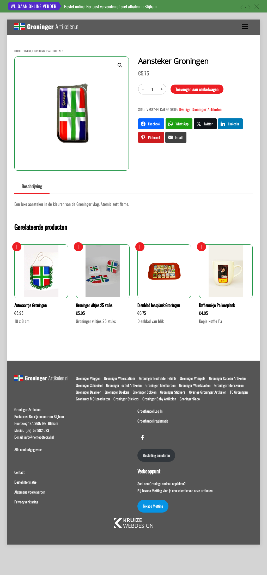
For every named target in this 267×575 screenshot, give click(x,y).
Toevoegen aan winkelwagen (197, 89)
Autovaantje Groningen (30, 305)
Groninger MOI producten (93, 398)
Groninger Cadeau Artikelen (227, 378)
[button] (120, 65)
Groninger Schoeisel (89, 385)
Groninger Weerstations (119, 378)
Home (17, 51)
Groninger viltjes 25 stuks (94, 305)
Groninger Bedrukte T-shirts (157, 378)
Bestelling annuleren (156, 455)
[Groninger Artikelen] (46, 27)
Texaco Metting (153, 506)
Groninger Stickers (172, 392)
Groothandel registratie (152, 421)
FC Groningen (239, 392)
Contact (19, 472)
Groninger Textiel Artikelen (124, 385)
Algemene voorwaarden (29, 492)
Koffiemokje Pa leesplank (217, 305)
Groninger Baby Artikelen (159, 398)
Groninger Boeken (117, 392)
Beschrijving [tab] (32, 186)
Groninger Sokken (144, 392)
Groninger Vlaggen (88, 378)
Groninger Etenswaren (229, 385)
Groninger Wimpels (192, 378)
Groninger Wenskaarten (194, 385)
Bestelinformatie (25, 482)
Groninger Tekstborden (160, 385)
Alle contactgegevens (28, 449)
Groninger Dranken (88, 392)
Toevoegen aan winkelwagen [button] (16, 246)
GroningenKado (190, 398)
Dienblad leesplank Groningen (158, 305)
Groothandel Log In (149, 411)
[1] (245, 7)
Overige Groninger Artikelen (42, 51)
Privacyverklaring (26, 501)
